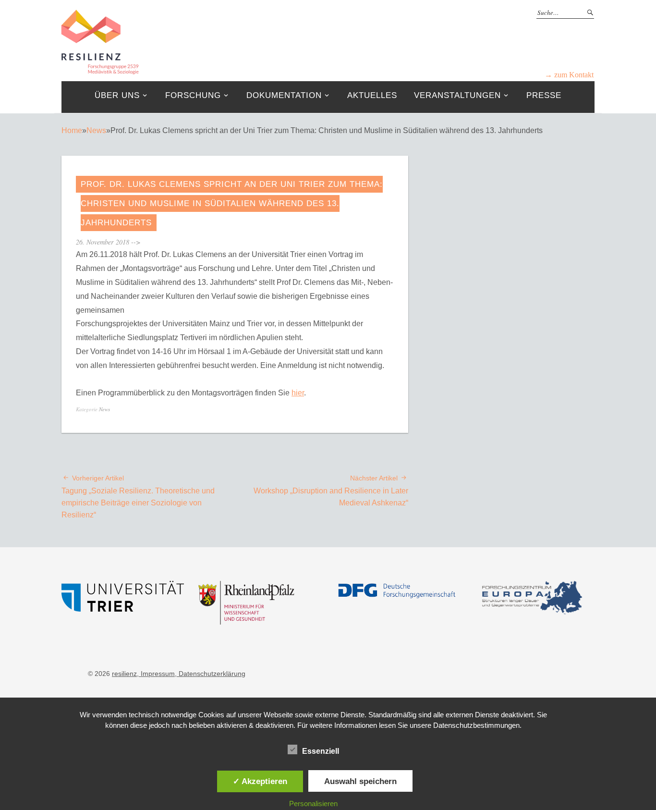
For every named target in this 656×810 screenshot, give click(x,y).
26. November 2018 (102, 241)
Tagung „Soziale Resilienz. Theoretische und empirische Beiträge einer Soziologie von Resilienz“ (138, 496)
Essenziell (320, 751)
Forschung (193, 95)
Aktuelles (372, 95)
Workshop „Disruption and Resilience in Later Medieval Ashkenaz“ (331, 490)
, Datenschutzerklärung (210, 673)
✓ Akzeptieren (260, 781)
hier (298, 393)
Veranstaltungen (457, 95)
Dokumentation (284, 95)
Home (71, 130)
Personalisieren (313, 803)
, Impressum (156, 673)
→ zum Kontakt (569, 75)
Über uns (117, 95)
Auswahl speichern (360, 781)
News (96, 130)
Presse (543, 95)
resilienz (124, 673)
